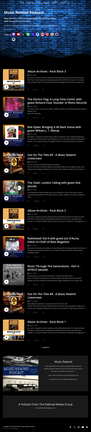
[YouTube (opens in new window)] (18, 34)
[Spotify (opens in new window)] (28, 34)
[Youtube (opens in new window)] (83, 427)
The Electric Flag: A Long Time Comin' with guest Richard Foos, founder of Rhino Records (57, 100)
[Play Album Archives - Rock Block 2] (6, 226)
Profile (38, 2)
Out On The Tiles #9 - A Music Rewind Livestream (51, 156)
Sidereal (62, 2)
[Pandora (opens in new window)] (37, 34)
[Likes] (28, 90)
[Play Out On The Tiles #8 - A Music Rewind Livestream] (6, 309)
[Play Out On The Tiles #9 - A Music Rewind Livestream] (6, 170)
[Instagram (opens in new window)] (78, 427)
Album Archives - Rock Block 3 (46, 71)
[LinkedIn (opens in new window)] (87, 427)
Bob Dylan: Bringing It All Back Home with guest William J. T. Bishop (54, 128)
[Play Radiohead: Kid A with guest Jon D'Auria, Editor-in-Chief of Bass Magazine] (6, 254)
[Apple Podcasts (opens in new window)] (13, 34)
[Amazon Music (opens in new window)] (32, 34)
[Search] (68, 2)
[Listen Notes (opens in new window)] (52, 34)
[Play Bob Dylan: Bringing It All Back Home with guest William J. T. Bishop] (6, 142)
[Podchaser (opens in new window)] (56, 34)
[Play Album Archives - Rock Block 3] (6, 87)
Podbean (16, 428)
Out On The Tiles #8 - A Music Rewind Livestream (51, 295)
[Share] (43, 90)
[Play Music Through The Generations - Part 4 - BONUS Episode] (6, 282)
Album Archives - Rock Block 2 (46, 210)
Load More (45, 347)
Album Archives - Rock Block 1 (46, 322)
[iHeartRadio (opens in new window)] (42, 34)
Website (46, 2)
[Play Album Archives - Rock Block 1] (6, 337)
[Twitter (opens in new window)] (74, 427)
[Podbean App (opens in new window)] (23, 34)
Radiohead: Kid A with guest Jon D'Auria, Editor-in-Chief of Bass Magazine (53, 240)
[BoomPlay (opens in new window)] (13, 39)
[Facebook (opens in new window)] (70, 427)
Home (22, 2)
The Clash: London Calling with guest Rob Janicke (53, 184)
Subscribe (30, 2)
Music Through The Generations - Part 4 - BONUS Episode (53, 267)
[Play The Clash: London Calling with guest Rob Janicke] (6, 198)
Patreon (54, 2)
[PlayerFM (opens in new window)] (47, 34)
